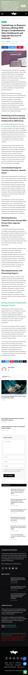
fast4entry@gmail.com (11, 626)
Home (6, 662)
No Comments (5, 43)
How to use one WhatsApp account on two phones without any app (18, 536)
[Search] (26, 13)
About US (11, 662)
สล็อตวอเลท (16, 640)
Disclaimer (18, 664)
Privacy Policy (9, 664)
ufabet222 (16, 633)
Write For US (20, 667)
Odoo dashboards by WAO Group (10, 126)
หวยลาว (22, 640)
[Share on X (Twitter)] (12, 47)
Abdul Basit (8, 41)
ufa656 (6, 635)
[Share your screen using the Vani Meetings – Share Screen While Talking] (5, 528)
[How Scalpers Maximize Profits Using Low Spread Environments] (14, 409)
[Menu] (2, 13)
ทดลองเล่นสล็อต (8, 640)
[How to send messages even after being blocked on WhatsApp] (5, 511)
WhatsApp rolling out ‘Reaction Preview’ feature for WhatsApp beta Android (18, 519)
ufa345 (20, 636)
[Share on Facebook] (5, 47)
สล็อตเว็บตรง (4, 633)
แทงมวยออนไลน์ (10, 638)
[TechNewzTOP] (14, 13)
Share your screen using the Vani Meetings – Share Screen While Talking (18, 527)
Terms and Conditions (10, 667)
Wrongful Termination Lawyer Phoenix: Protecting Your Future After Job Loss (18, 579)
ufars (15, 638)
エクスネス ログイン (17, 635)
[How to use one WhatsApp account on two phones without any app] (5, 536)
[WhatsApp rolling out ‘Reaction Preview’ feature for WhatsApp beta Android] (5, 519)
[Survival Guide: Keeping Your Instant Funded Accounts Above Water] (14, 387)
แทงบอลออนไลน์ (14, 636)
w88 (10, 635)
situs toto (6, 636)
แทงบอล (10, 633)
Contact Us (19, 662)
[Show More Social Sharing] (25, 47)
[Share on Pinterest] (19, 47)
